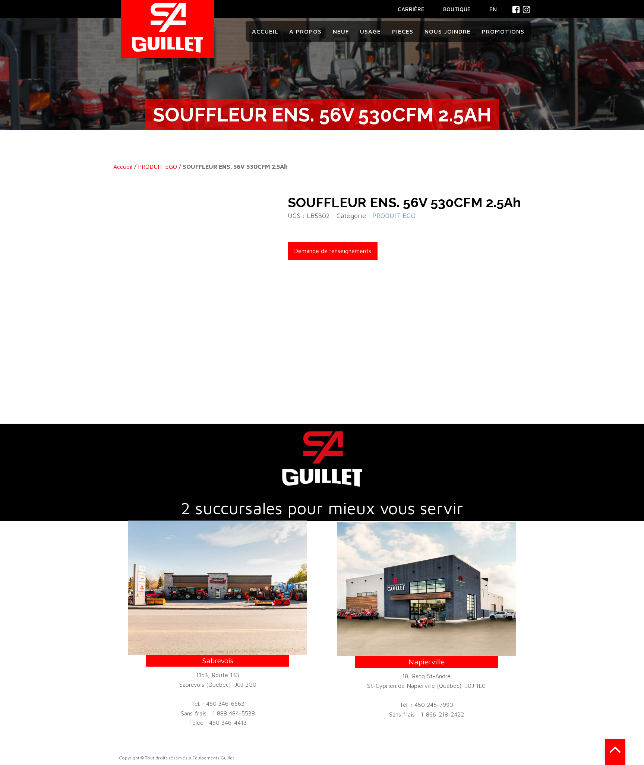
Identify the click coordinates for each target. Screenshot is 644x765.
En (493, 9)
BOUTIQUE (457, 9)
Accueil (265, 31)
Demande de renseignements (332, 250)
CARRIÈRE (411, 9)
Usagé (370, 31)
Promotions (503, 31)
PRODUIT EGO (157, 166)
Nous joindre (447, 31)
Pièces (402, 31)
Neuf (341, 31)
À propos (305, 31)
